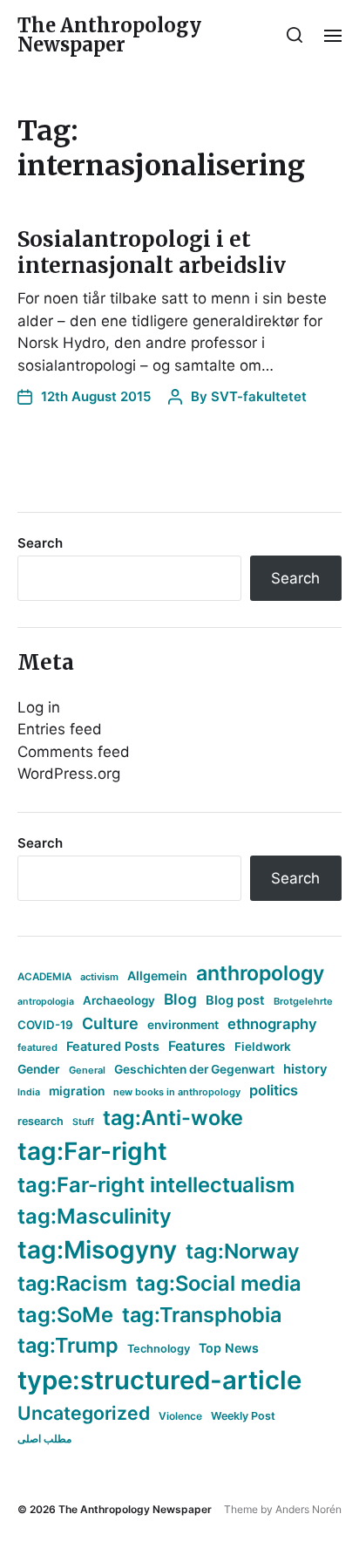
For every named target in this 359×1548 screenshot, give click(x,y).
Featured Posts (112, 1046)
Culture (110, 1023)
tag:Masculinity (94, 1216)
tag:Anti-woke (173, 1117)
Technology (158, 1348)
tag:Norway (243, 1251)
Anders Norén (308, 1509)
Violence (180, 1415)
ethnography (272, 1024)
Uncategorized (83, 1412)
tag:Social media (218, 1283)
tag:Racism (72, 1283)
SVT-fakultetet (259, 396)
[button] (295, 35)
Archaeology (119, 1000)
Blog (180, 999)
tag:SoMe (65, 1314)
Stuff (83, 1122)
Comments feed (73, 751)
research (40, 1121)
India (28, 1092)
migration (77, 1091)
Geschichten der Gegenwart (194, 1069)
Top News (229, 1347)
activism (99, 977)
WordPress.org (68, 773)
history (305, 1069)
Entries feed (59, 729)
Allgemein (157, 975)
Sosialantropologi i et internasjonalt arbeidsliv (151, 252)
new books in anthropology (176, 1092)
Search (40, 543)
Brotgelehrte (303, 1001)
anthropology (260, 973)
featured (37, 1047)
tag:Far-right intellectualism (156, 1184)
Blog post (235, 999)
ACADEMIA (44, 977)
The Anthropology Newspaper (109, 35)
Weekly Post (243, 1415)
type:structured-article (159, 1380)
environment (183, 1025)
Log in (38, 707)
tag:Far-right (92, 1151)
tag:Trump (68, 1345)
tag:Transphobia (201, 1314)
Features (197, 1046)
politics (273, 1090)
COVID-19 (45, 1025)
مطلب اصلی (44, 1438)
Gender (38, 1069)
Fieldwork (262, 1047)
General (87, 1070)
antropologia (45, 1001)
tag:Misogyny (97, 1250)
